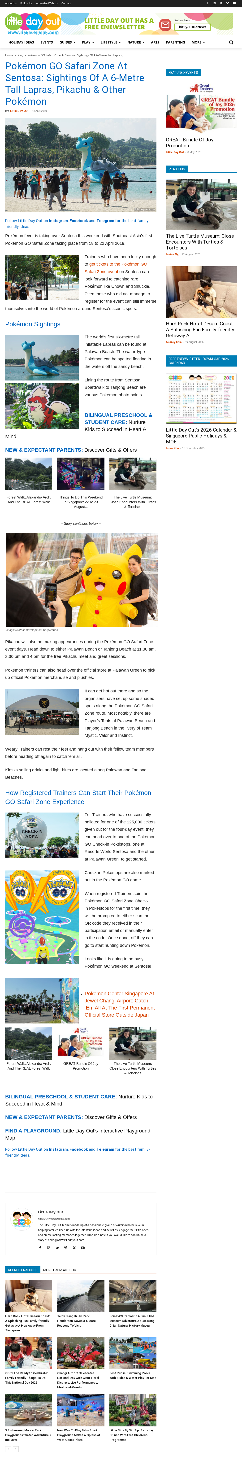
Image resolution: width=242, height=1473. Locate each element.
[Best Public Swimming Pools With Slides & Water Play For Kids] (132, 1353)
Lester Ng (172, 254)
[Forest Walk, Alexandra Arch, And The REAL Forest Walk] (28, 474)
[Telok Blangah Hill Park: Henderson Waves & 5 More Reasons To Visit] (80, 1296)
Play (20, 55)
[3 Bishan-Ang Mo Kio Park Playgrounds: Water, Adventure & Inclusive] (28, 1410)
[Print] (64, 1183)
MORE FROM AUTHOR (59, 1270)
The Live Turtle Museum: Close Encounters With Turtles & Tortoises (132, 502)
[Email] (53, 1183)
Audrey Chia (174, 342)
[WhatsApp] (42, 1183)
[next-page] (16, 1449)
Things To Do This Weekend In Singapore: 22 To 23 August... (81, 502)
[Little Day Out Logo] (33, 24)
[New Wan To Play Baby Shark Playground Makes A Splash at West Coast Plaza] (80, 1410)
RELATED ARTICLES (23, 1270)
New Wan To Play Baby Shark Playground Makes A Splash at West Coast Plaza (78, 1435)
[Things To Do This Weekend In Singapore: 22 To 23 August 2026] (80, 474)
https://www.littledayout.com (54, 1218)
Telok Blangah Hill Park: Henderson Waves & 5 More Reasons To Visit (76, 1320)
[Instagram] (214, 3)
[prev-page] (8, 1449)
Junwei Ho (172, 448)
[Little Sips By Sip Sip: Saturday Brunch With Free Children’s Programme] (132, 1410)
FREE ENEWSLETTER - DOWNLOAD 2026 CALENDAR (199, 361)
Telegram (105, 220)
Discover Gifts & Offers (110, 450)
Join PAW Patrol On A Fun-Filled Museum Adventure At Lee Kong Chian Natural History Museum (132, 1320)
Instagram (58, 220)
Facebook (78, 220)
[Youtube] (234, 3)
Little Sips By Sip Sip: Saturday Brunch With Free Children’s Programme (131, 1435)
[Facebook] (208, 3)
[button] (231, 42)
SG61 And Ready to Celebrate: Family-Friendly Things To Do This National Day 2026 (26, 1377)
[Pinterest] (31, 1183)
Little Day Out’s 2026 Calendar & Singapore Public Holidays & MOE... (201, 436)
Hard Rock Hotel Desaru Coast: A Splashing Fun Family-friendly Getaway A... (200, 329)
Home (9, 55)
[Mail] (59, 1248)
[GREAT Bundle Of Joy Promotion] (80, 1043)
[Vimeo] (227, 3)
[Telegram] (75, 1183)
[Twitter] (221, 3)
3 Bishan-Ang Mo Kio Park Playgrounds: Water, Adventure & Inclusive (28, 1435)
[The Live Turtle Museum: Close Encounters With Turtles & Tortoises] (132, 474)
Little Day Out (19, 111)
